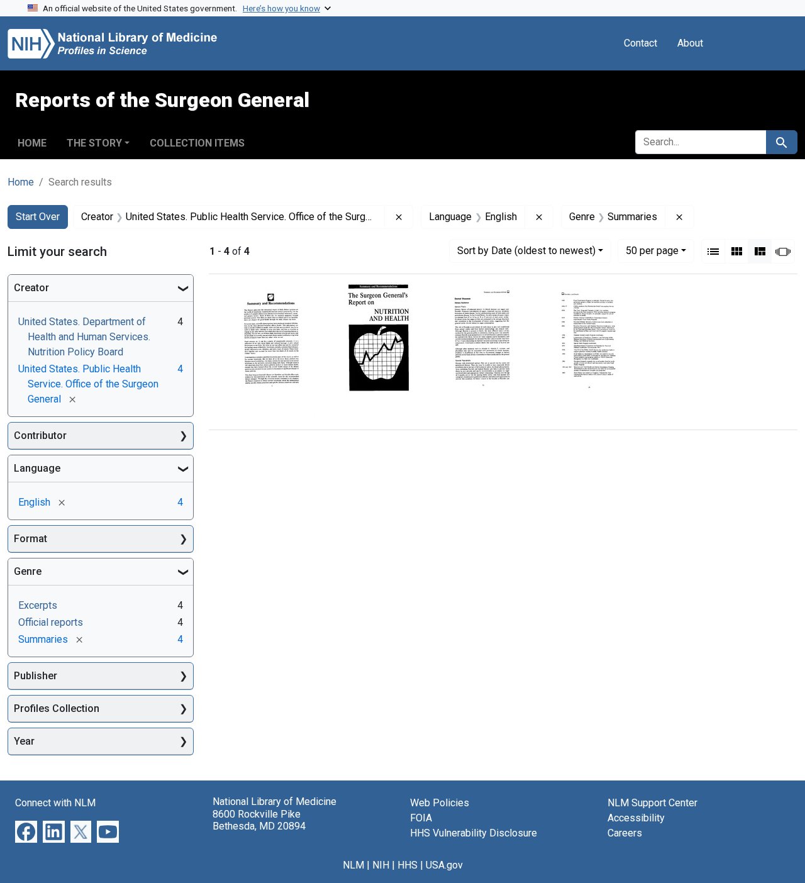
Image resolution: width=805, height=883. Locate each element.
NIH (380, 865)
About (690, 43)
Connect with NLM (55, 803)
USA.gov (444, 865)
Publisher (35, 676)
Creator (31, 288)
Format (30, 539)
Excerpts (37, 605)
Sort (526, 251)
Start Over (38, 217)
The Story (94, 143)
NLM (353, 865)
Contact (640, 43)
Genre (28, 571)
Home (32, 143)
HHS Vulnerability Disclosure (473, 833)
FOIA (421, 818)
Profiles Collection (56, 708)
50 (652, 250)
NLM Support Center (652, 803)
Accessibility (636, 818)
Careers (625, 833)
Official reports (50, 622)
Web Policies (439, 803)
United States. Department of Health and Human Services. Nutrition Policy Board (84, 337)
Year (24, 741)
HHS (407, 865)
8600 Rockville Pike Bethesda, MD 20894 (259, 820)
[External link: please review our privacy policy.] (26, 831)
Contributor (40, 435)
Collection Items (197, 143)
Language (37, 468)
